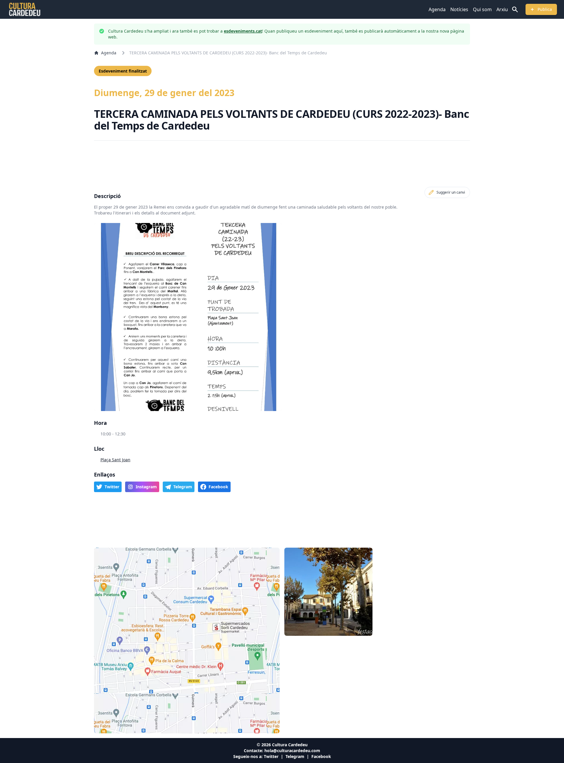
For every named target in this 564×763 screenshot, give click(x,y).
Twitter (271, 756)
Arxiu (502, 9)
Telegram (295, 756)
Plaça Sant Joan (115, 459)
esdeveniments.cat (243, 31)
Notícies (459, 9)
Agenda (437, 9)
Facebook (321, 756)
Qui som (482, 9)
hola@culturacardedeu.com (292, 750)
